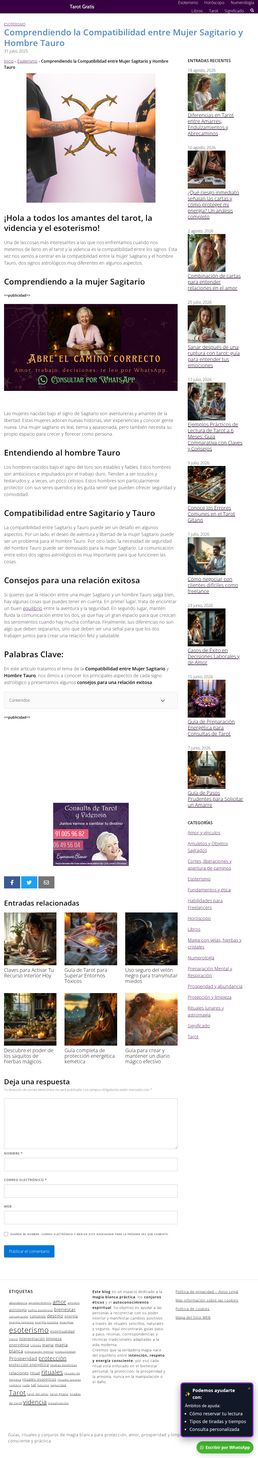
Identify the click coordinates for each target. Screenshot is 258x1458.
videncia (35, 1402)
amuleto (74, 1303)
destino (55, 1316)
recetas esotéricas (63, 1365)
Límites (35, 1345)
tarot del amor (38, 1394)
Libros (197, 10)
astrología (18, 1309)
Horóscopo (214, 2)
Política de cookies (193, 1308)
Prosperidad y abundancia (215, 986)
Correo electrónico (25, 1180)
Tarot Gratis (82, 6)
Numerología (242, 2)
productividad (65, 1351)
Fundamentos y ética (209, 890)
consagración (18, 1316)
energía (71, 1316)
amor (59, 1301)
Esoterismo (188, 2)
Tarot (213, 10)
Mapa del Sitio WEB (193, 1317)
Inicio (9, 61)
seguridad (58, 1385)
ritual (35, 1372)
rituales (52, 1372)
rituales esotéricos (39, 1379)
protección (53, 1358)
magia (48, 1344)
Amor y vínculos (204, 833)
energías (67, 1322)
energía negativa (21, 1322)
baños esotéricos (40, 1310)
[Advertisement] (91, 761)
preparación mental (39, 1351)
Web (8, 1206)
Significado (234, 10)
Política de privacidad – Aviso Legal (207, 1291)
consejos (38, 1316)
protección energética (29, 1364)
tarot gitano (59, 1394)
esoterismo (29, 1330)
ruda (26, 1385)
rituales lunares (69, 1379)
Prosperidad (23, 1358)
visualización (58, 1403)
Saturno (43, 1385)
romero (15, 1385)
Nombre (13, 1153)
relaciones (19, 1372)
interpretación (32, 1338)
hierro (13, 1339)
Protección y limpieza (210, 997)
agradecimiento (39, 1303)
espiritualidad (62, 1331)
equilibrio (32, 608)
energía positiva (46, 1322)
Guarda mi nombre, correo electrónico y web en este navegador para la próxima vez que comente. (89, 1234)
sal (33, 1384)
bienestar (65, 1309)
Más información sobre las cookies (207, 1300)
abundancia (18, 1303)
